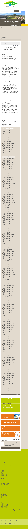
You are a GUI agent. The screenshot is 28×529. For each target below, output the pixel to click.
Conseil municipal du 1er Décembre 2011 (7, 391)
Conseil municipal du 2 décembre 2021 (7, 207)
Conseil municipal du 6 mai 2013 (9, 359)
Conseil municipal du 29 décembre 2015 (7, 317)
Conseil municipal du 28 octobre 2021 (9, 209)
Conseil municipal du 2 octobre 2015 (9, 324)
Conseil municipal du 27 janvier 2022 (9, 203)
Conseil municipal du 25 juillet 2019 (8, 252)
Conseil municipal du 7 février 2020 (8, 243)
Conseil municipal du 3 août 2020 (8, 214)
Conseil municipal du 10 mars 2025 (8, 150)
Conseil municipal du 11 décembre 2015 (7, 320)
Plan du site (17, 515)
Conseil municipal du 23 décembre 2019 (7, 245)
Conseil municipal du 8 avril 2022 (8, 199)
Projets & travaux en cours (7, 407)
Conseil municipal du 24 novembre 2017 (7, 281)
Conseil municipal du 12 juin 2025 (8, 146)
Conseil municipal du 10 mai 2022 (8, 197)
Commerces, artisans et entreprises (6, 487)
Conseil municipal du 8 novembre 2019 (7, 248)
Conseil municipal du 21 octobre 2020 (9, 231)
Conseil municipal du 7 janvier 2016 (8, 315)
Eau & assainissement (4, 466)
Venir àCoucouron (6, 433)
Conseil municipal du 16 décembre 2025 (7, 137)
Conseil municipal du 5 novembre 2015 (7, 322)
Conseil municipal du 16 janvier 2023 (9, 186)
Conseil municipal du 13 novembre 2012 (7, 369)
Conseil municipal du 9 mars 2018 (8, 273)
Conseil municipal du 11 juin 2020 (8, 239)
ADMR (2, 473)
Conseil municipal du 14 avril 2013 (8, 361)
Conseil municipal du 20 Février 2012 (9, 384)
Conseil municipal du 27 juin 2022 (8, 195)
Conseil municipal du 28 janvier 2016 (9, 313)
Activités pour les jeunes (5, 483)
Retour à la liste (16, 394)
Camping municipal (4, 495)
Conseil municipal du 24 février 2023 (9, 184)
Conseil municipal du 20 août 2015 (8, 326)
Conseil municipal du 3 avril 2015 (8, 332)
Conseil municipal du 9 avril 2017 (8, 292)
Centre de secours (4, 468)
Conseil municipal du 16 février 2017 (9, 294)
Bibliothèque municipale (4, 484)
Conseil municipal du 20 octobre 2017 (9, 284)
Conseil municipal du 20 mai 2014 (8, 345)
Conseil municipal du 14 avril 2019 (8, 256)
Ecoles (2, 481)
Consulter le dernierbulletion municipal (8, 418)
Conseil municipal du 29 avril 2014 (8, 347)
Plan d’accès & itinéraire (9, 434)
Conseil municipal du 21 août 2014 (8, 343)
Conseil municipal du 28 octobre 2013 (9, 356)
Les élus (4, 401)
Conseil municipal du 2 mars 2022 (8, 201)
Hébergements (3, 494)
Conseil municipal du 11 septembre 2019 (7, 250)
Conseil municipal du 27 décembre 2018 (7, 260)
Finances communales (6, 405)
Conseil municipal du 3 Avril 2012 (8, 382)
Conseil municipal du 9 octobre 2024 (9, 159)
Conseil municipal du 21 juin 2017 (8, 288)
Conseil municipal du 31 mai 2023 (8, 178)
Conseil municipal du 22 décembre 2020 (7, 226)
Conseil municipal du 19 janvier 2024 (9, 167)
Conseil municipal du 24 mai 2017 (8, 290)
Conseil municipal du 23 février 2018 (9, 275)
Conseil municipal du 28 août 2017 (8, 286)
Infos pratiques (16, 509)
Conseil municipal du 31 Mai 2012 (8, 380)
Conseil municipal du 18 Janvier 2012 (9, 386)
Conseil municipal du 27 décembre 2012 (7, 367)
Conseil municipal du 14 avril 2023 (8, 180)
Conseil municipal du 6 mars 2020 (8, 241)
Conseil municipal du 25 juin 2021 (8, 216)
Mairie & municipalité (3, 453)
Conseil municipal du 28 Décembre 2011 (7, 388)
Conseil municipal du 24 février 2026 (9, 131)
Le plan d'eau (3, 498)
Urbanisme (2, 463)
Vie (3, 39)
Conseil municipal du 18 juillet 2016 (8, 305)
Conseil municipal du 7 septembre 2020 (7, 233)
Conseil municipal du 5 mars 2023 (8, 182)
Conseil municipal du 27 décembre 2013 (7, 353)
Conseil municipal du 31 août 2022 (8, 192)
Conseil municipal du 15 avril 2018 (8, 271)
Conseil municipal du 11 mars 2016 (8, 311)
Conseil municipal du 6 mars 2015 (8, 334)
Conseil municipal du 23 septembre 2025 (7, 142)
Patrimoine (2, 499)
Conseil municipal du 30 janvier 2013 (9, 365)
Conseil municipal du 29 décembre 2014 (7, 339)
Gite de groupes (3, 497)
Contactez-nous (16, 512)
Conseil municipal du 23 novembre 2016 (7, 298)
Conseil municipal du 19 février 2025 (9, 152)
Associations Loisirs (4, 506)
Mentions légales (16, 516)
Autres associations (4, 507)
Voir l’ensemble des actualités (14, 448)
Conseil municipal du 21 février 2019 (9, 258)
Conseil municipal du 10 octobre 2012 (9, 372)
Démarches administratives (8, 409)
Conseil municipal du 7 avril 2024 (8, 165)
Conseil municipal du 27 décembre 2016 (7, 296)
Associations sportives (4, 504)
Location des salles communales (6, 467)
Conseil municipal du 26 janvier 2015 (9, 336)
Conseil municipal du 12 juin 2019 (8, 254)
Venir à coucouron (16, 510)
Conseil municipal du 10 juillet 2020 (8, 235)
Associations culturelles (4, 505)
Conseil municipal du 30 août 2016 (8, 303)
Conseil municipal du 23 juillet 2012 (8, 376)
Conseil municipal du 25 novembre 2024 (7, 154)
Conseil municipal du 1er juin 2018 (8, 269)
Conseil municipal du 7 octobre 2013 (9, 358)
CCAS (2, 472)
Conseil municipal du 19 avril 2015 (8, 330)
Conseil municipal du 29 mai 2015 (8, 328)
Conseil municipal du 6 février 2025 (8, 133)
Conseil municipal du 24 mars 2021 (8, 222)
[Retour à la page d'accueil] (9, 2)
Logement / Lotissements (5, 464)
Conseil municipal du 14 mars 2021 (8, 220)
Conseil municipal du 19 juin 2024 (8, 163)
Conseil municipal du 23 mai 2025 (8, 148)
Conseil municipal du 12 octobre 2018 (9, 264)
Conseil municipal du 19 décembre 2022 (7, 188)
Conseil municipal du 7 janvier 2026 (8, 135)
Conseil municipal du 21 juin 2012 (8, 378)
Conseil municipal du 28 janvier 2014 (9, 351)
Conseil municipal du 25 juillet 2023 (8, 176)
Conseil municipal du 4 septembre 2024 (7, 161)
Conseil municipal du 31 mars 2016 (8, 309)
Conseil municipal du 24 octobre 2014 (9, 341)
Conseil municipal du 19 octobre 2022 (9, 190)
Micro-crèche (3, 480)
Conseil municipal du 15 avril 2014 (8, 349)
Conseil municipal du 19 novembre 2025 (7, 140)
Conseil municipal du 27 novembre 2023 (7, 169)
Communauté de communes (8, 410)
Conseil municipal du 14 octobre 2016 (9, 300)
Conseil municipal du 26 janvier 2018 (9, 277)
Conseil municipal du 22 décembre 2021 (7, 205)
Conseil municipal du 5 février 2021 (8, 224)
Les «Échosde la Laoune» (7, 416)
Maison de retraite (4, 474)
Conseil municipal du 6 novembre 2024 (7, 156)
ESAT (2, 476)
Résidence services (4, 475)
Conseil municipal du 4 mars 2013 (8, 363)
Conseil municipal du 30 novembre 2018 (7, 262)
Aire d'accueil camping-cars (5, 496)
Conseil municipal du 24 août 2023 (8, 173)
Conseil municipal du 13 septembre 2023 (7, 171)
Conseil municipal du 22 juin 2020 (8, 237)
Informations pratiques (9, 421)
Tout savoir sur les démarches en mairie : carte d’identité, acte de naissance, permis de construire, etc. (11, 429)
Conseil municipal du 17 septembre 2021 (7, 212)
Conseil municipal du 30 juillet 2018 (8, 267)
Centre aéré (3, 482)
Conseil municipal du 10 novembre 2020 (7, 228)
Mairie (3, 28)
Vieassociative (3, 503)
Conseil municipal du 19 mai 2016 (8, 307)
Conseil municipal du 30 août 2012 (8, 374)
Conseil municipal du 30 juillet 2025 (8, 144)
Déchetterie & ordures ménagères (6, 465)
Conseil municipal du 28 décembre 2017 (7, 279)
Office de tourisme (4, 500)
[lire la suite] (17, 446)
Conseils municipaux (6, 403)
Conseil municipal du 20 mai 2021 (8, 218)
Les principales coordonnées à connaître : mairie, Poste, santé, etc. (11, 423)
